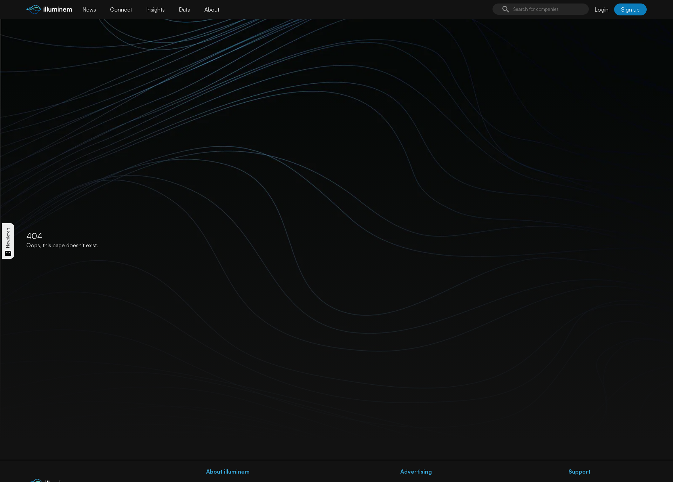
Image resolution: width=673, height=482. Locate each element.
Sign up (630, 9)
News (89, 9)
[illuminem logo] (49, 10)
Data (184, 9)
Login (601, 9)
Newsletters (8, 237)
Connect (121, 9)
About (211, 9)
